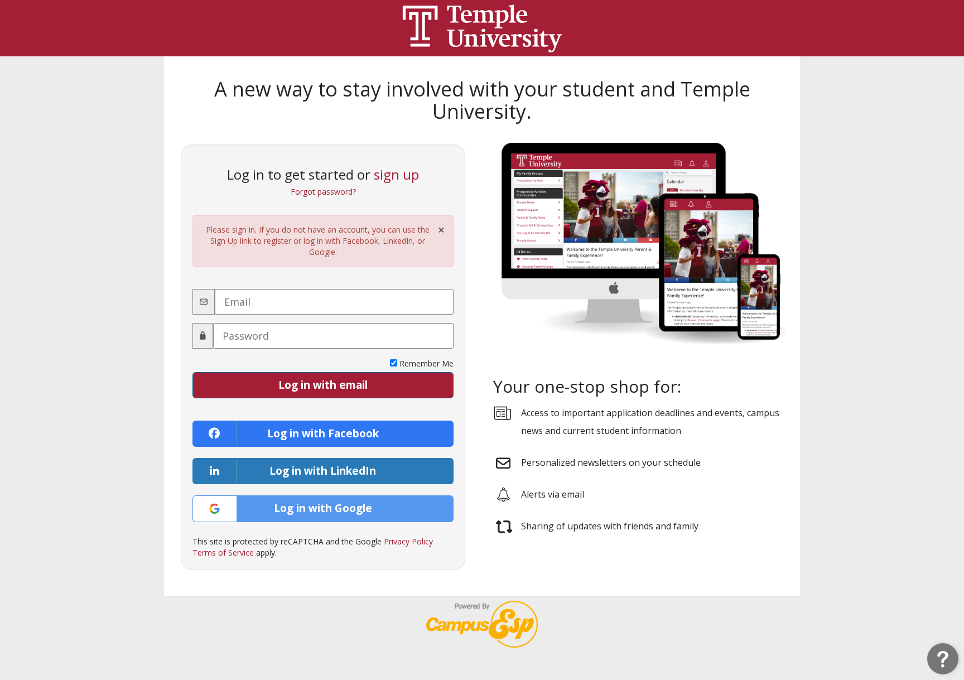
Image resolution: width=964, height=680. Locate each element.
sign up (396, 174)
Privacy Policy (408, 541)
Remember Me (425, 363)
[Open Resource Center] (942, 658)
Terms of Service (223, 552)
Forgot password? (323, 191)
